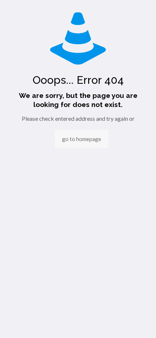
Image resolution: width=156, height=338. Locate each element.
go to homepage (81, 139)
